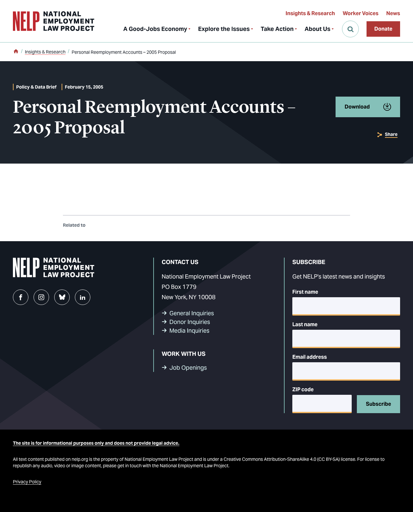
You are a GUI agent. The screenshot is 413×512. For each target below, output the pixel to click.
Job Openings (188, 367)
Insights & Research (310, 13)
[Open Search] (350, 29)
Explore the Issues (224, 29)
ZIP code (303, 389)
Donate (383, 28)
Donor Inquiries (189, 322)
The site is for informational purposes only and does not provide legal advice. (96, 443)
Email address (309, 357)
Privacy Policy (27, 482)
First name (305, 292)
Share (391, 134)
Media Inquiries (189, 330)
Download (357, 106)
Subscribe (378, 404)
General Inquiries (191, 313)
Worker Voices (360, 13)
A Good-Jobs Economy (155, 29)
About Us (317, 29)
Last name (304, 324)
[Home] (16, 52)
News (393, 13)
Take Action (277, 29)
